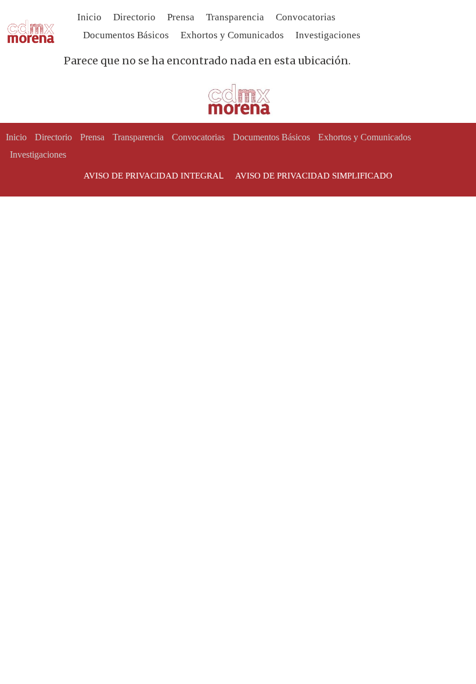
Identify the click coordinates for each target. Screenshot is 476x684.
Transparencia (235, 17)
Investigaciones (327, 35)
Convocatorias (306, 17)
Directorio (134, 17)
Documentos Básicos (126, 35)
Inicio (89, 17)
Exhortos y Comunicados (232, 35)
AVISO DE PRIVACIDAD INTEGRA (151, 175)
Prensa (180, 17)
